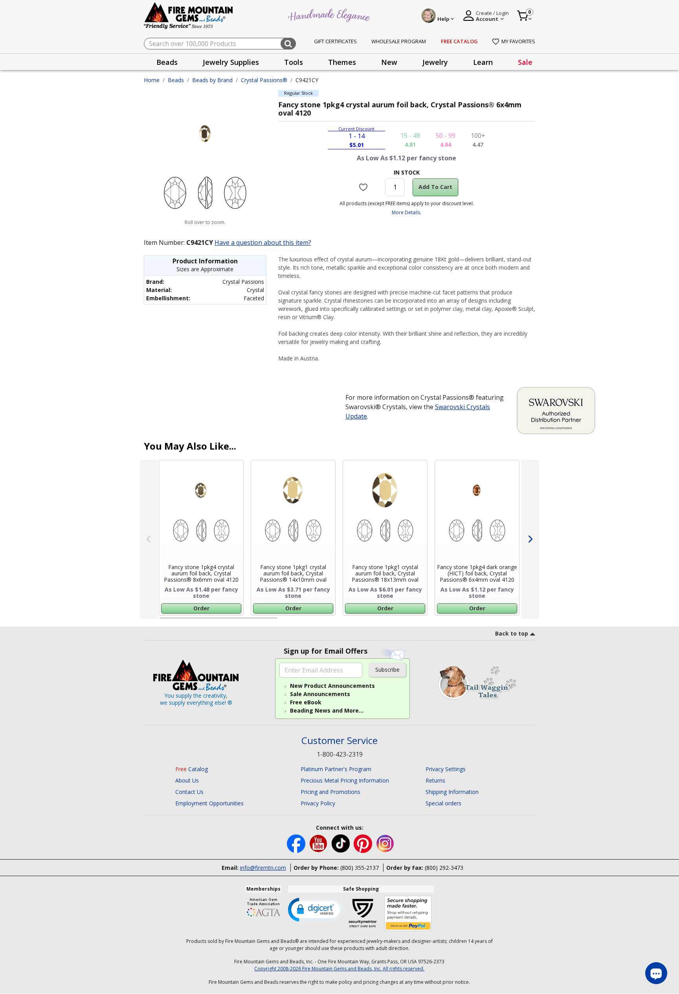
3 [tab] (406, 621)
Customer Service (339, 740)
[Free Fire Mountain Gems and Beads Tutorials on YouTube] (319, 843)
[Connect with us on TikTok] (341, 843)
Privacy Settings (446, 769)
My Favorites (518, 41)
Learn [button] (483, 62)
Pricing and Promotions (330, 792)
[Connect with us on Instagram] (385, 843)
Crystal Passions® (264, 80)
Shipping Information (452, 792)
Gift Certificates (335, 41)
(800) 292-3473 (444, 867)
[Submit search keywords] (288, 44)
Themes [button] (342, 62)
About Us (187, 780)
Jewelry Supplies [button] (231, 62)
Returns (435, 780)
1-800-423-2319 (340, 754)
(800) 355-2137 (359, 867)
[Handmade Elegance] (330, 14)
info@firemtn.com (263, 867)
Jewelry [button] (435, 62)
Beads (176, 80)
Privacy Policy (318, 803)
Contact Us (189, 792)
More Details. (406, 212)
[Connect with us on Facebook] (297, 843)
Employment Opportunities (209, 803)
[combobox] (220, 44)
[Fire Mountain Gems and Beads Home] (188, 15)
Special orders (443, 803)
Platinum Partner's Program (336, 769)
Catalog (191, 769)
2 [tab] (285, 621)
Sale (525, 62)
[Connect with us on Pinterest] (364, 843)
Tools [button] (293, 62)
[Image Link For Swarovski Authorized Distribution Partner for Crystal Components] (556, 410)
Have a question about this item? (263, 242)
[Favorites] (364, 187)
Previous (149, 539)
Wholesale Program (398, 41)
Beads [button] (167, 62)
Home (152, 80)
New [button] (389, 62)
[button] (315, 909)
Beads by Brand (212, 80)
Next (530, 539)
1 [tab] (163, 621)
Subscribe (387, 669)
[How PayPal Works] (408, 914)
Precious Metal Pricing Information (345, 780)
